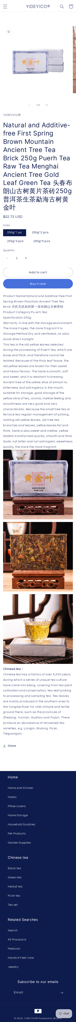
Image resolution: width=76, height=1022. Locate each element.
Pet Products (17, 833)
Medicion (14, 948)
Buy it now (38, 283)
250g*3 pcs (15, 241)
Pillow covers (17, 806)
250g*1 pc (14, 232)
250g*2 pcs (40, 232)
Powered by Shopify (50, 1018)
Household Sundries (21, 824)
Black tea (14, 868)
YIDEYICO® (31, 1018)
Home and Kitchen (20, 788)
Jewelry (13, 967)
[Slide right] (46, 105)
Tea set (13, 904)
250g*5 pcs (42, 241)
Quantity (8, 250)
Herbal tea (15, 886)
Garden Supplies (19, 842)
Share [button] (12, 745)
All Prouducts (17, 939)
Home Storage (18, 815)
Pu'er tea (14, 895)
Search (13, 930)
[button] (5, 6)
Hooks (12, 797)
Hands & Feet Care (21, 957)
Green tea (15, 877)
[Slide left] (29, 105)
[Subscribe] (61, 992)
